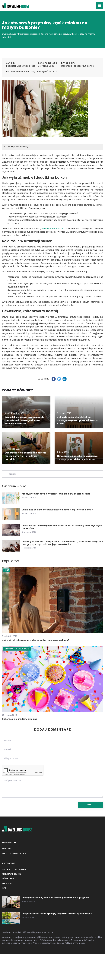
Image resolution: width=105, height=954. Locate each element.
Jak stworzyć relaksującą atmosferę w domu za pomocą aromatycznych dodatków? (62, 527)
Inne (4, 888)
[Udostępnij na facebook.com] (54, 379)
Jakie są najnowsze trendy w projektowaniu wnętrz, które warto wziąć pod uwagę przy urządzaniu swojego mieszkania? (62, 543)
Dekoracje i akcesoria (72, 65)
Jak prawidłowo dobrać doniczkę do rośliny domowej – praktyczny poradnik (25, 456)
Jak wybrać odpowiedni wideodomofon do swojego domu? (35, 640)
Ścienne (89, 65)
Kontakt (6, 848)
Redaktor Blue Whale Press (20, 65)
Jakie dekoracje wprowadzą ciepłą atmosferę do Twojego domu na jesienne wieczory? (24, 420)
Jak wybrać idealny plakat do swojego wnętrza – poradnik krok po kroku (77, 420)
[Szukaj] (5, 474)
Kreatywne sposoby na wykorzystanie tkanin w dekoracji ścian (56, 493)
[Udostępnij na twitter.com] (59, 379)
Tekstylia (7, 883)
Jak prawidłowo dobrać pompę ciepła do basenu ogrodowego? (57, 913)
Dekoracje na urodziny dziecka (19, 719)
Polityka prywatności (14, 853)
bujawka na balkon (52, 228)
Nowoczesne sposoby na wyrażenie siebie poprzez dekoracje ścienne (77, 457)
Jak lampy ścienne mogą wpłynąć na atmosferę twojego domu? (57, 509)
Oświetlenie (8, 878)
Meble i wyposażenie (12, 874)
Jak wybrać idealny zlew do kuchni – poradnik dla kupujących (55, 897)
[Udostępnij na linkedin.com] (64, 379)
